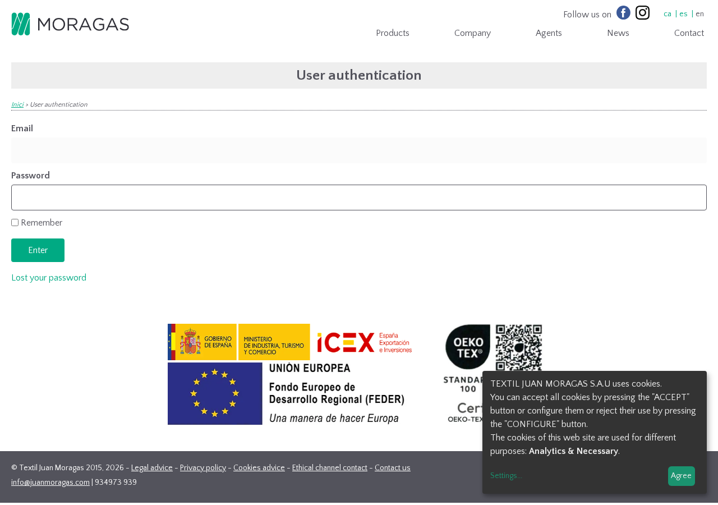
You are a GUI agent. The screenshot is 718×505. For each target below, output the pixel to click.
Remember (41, 223)
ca (667, 14)
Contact (689, 33)
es (683, 14)
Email (22, 128)
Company (472, 33)
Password (30, 176)
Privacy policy (203, 467)
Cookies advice (259, 467)
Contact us (393, 467)
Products (392, 33)
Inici (17, 104)
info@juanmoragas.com (50, 482)
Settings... (506, 475)
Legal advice (152, 467)
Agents (549, 33)
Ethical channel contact (329, 467)
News (618, 33)
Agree (681, 475)
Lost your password (48, 278)
